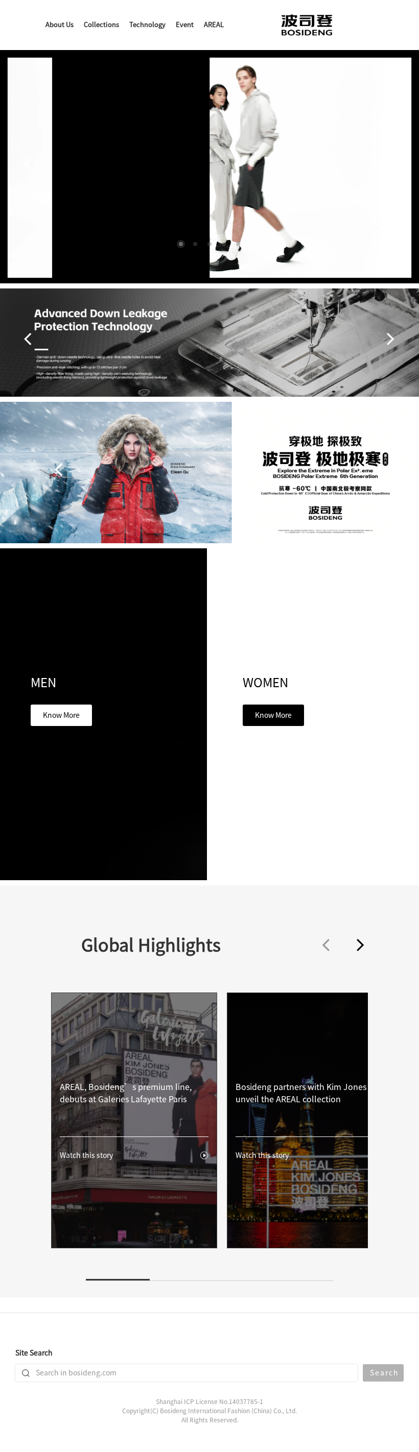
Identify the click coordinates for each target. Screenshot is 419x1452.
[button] (181, 244)
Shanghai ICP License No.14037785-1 (209, 1401)
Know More (61, 715)
